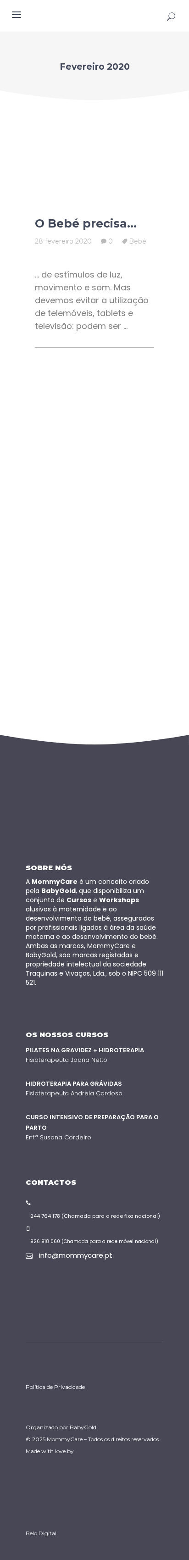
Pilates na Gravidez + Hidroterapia (85, 1050)
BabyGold (83, 1427)
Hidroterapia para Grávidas (74, 1083)
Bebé (137, 241)
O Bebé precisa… (86, 223)
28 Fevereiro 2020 (63, 241)
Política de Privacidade (55, 1386)
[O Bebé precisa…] (94, 160)
